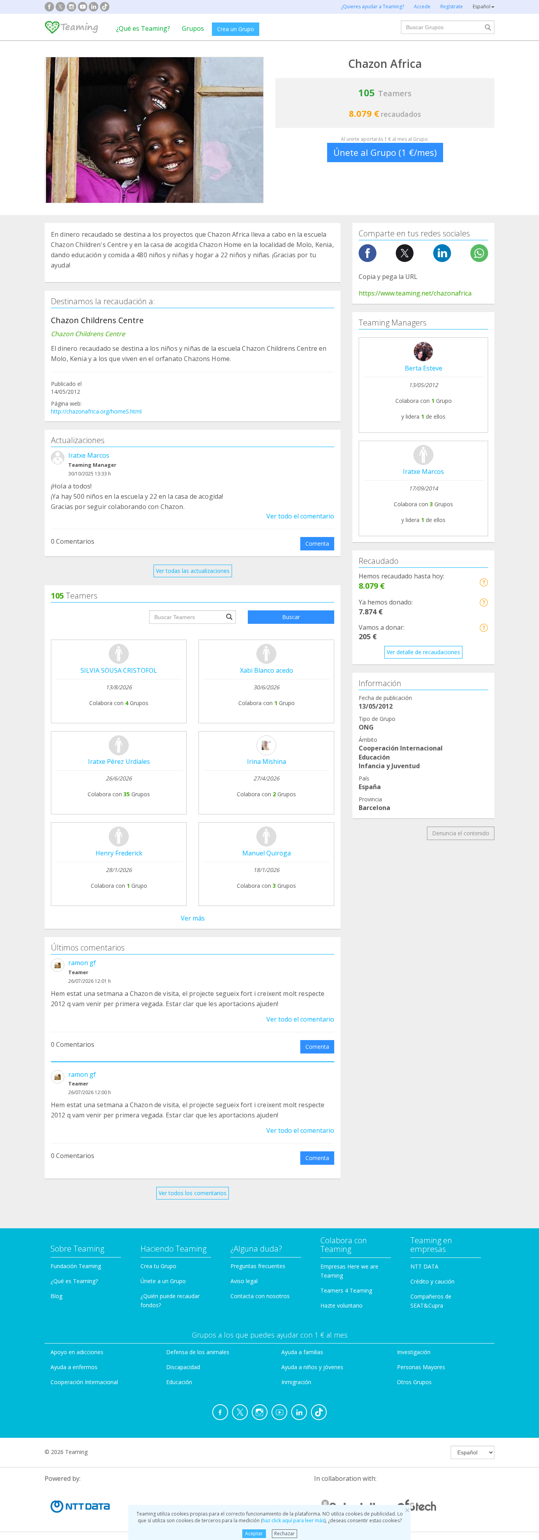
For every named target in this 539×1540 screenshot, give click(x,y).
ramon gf (82, 962)
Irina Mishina (266, 761)
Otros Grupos (414, 1382)
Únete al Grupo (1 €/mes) (385, 152)
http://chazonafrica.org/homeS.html (96, 411)
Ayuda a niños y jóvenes (312, 1367)
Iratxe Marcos (88, 455)
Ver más (193, 918)
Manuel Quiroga (266, 853)
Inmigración (296, 1382)
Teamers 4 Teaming (346, 1290)
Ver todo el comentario (300, 516)
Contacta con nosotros (260, 1296)
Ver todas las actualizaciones (193, 570)
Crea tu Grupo (158, 1266)
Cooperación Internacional (84, 1382)
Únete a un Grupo (163, 1281)
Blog (56, 1296)
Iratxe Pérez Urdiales (119, 761)
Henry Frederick (118, 853)
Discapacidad (183, 1367)
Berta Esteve (423, 368)
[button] (483, 582)
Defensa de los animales (197, 1352)
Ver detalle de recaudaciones (423, 652)
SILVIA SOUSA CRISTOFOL (118, 670)
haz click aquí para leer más (293, 1520)
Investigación (413, 1352)
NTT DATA (424, 1266)
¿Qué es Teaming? (143, 28)
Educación (179, 1382)
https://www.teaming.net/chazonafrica (415, 293)
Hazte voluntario (341, 1305)
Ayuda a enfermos (74, 1367)
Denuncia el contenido (460, 833)
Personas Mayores (421, 1367)
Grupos (193, 28)
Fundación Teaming (76, 1266)
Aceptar (254, 1533)
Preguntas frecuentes (257, 1266)
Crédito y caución (432, 1281)
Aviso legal (244, 1281)
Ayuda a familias (302, 1352)
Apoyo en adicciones (77, 1352)
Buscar (291, 617)
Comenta (317, 543)
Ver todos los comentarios (192, 1193)
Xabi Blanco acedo (266, 670)
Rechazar (284, 1533)
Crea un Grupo (235, 29)
